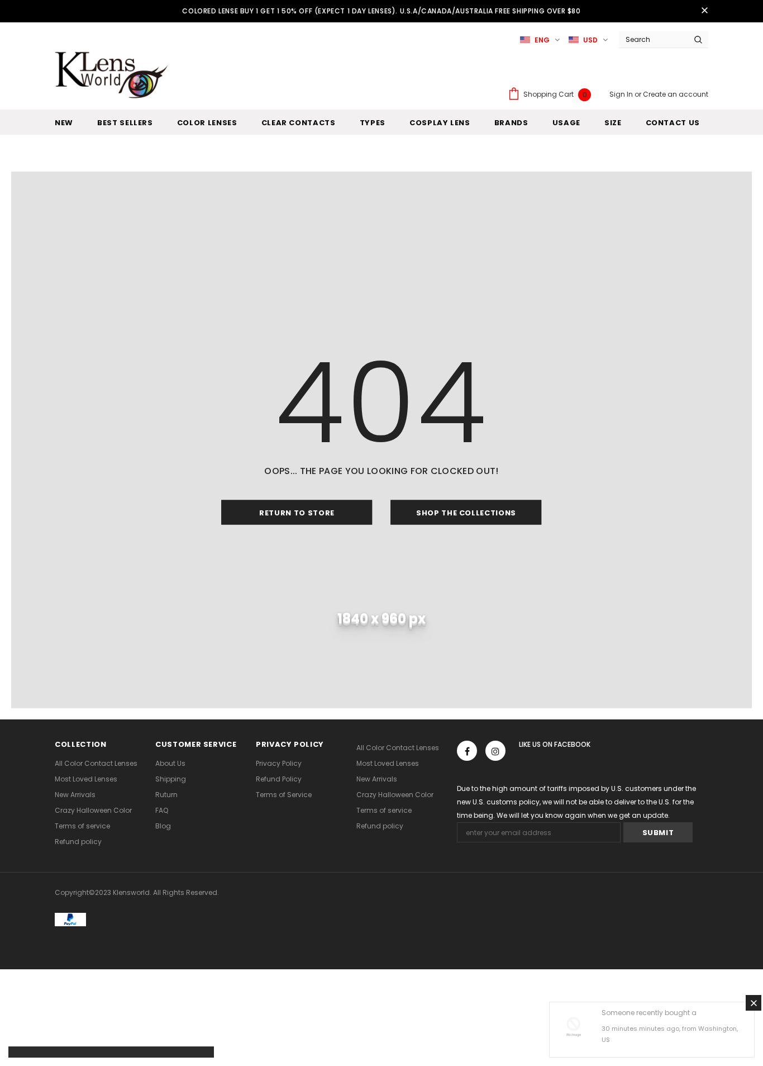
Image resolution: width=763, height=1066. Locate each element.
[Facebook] (467, 751)
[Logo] (113, 74)
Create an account (675, 94)
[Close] (753, 1003)
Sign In (622, 94)
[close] (704, 11)
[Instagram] (495, 751)
